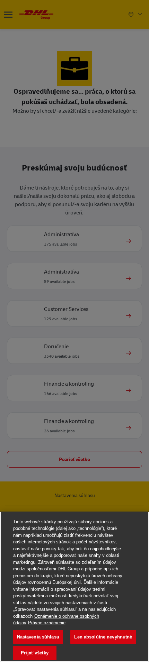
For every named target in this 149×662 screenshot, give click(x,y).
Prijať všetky (35, 652)
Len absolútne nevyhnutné (103, 637)
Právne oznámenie (46, 622)
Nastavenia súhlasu (38, 637)
